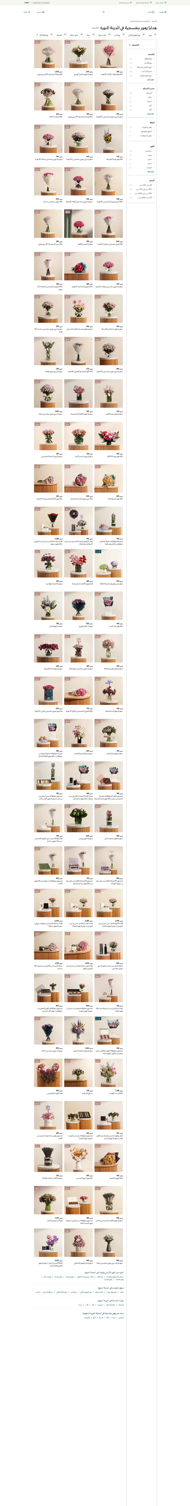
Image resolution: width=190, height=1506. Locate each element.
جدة (113, 1317)
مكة (107, 1317)
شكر (122, 1292)
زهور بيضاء (69, 1276)
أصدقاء (121, 1305)
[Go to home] (96, 12)
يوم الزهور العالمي (85, 1292)
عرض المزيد (150, 79)
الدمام (101, 1317)
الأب (86, 1305)
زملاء (80, 1305)
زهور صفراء (119, 1279)
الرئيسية (154, 21)
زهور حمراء (47, 1276)
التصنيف (135, 45)
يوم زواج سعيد (111, 1292)
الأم (92, 1305)
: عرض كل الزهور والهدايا (115, 1276)
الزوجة (99, 1305)
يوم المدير (73, 1292)
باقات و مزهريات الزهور (85, 1276)
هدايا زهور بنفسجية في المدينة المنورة (140, 21)
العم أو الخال (110, 1305)
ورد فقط (100, 1276)
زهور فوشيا (108, 1279)
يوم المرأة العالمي (61, 1292)
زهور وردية (58, 1276)
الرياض (121, 1317)
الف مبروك (99, 1292)
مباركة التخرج (48, 1292)
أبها (94, 1317)
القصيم (87, 1317)
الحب (37, 1292)
